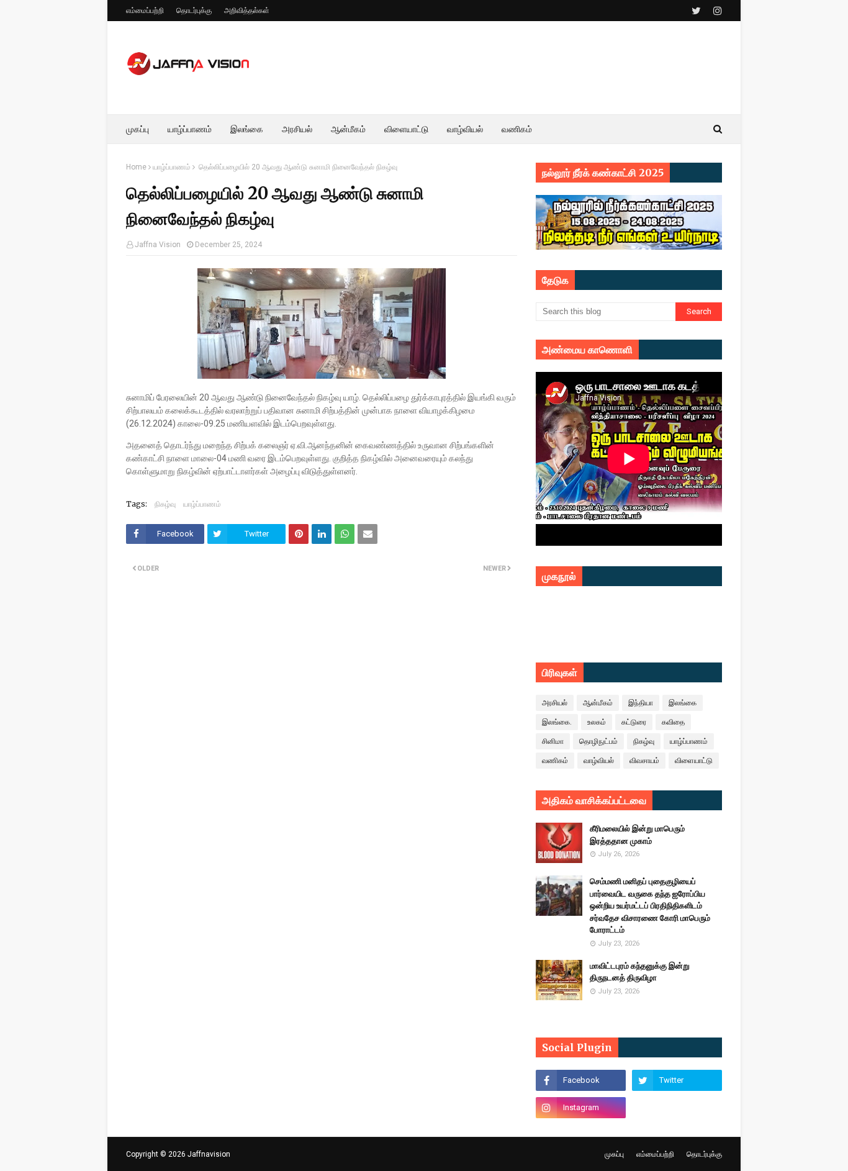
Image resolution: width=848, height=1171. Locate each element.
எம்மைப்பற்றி (145, 10)
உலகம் (596, 722)
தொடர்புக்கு (194, 10)
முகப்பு (614, 1154)
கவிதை (673, 722)
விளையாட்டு (694, 760)
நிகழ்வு (165, 504)
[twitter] (696, 11)
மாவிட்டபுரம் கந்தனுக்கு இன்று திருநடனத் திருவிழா (640, 972)
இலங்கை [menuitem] (246, 129)
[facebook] (581, 1080)
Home (136, 167)
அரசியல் (554, 703)
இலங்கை (683, 703)
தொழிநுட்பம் (598, 741)
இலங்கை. (557, 722)
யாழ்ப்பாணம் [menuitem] (190, 129)
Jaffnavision (208, 1154)
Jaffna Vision (158, 244)
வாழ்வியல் (599, 760)
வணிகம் (555, 760)
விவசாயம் (644, 760)
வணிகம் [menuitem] (517, 129)
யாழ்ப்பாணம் (172, 167)
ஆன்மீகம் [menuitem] (348, 129)
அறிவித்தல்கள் (246, 10)
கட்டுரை (633, 722)
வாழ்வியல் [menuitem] (465, 129)
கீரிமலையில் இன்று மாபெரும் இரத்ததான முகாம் (637, 834)
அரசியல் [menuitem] (297, 129)
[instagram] (716, 11)
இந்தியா (640, 703)
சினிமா (553, 741)
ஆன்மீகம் (598, 703)
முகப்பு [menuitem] (137, 129)
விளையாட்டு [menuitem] (406, 129)
